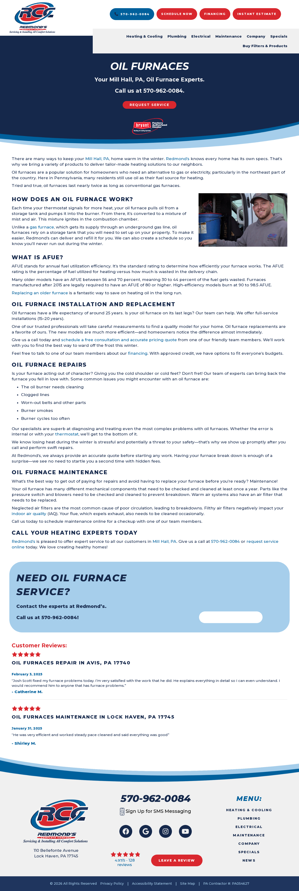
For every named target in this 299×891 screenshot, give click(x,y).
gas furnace (42, 227)
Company (256, 36)
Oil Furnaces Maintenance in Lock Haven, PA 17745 (93, 717)
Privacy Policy (112, 883)
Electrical (200, 36)
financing (137, 353)
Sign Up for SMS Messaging (158, 811)
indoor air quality (29, 513)
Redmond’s (177, 158)
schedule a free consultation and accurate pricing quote (119, 339)
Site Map (187, 883)
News (248, 860)
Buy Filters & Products (265, 46)
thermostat (66, 434)
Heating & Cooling (144, 36)
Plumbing (176, 36)
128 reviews (126, 862)
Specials (278, 36)
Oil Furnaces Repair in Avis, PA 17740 (71, 663)
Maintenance (228, 36)
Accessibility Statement (152, 883)
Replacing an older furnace (40, 293)
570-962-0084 (163, 91)
